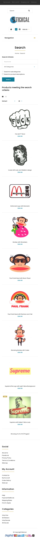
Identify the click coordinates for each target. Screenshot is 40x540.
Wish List (4, 483)
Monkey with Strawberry (20, 242)
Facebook (5, 455)
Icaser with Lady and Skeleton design (20, 170)
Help (3, 495)
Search (22, 53)
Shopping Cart (25, 2)
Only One (5, 515)
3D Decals (5, 523)
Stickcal (23, 532)
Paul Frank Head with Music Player (20, 278)
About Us (5, 453)
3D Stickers (5, 518)
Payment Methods (8, 498)
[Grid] (2, 97)
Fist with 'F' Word (20, 134)
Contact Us (5, 475)
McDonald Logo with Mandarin (20, 206)
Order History (6, 480)
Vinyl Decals (6, 520)
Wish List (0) (15, 2)
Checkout (34, 2)
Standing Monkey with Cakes (20, 350)
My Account (6, 2)
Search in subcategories (12, 72)
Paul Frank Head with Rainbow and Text (20, 314)
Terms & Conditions (8, 460)
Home (17, 53)
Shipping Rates (7, 500)
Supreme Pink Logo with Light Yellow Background (20, 386)
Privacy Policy (6, 458)
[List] (6, 97)
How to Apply (6, 503)
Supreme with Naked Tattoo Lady (20, 422)
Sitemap (5, 463)
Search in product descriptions (14, 74)
